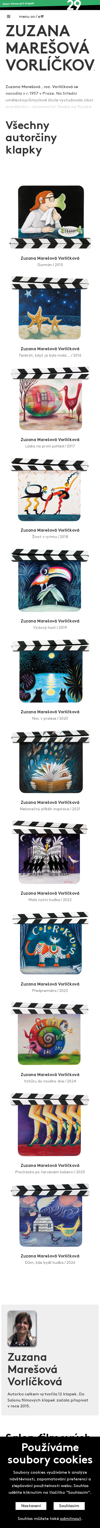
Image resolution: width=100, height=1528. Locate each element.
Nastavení (31, 1506)
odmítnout (70, 1519)
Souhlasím (69, 1506)
